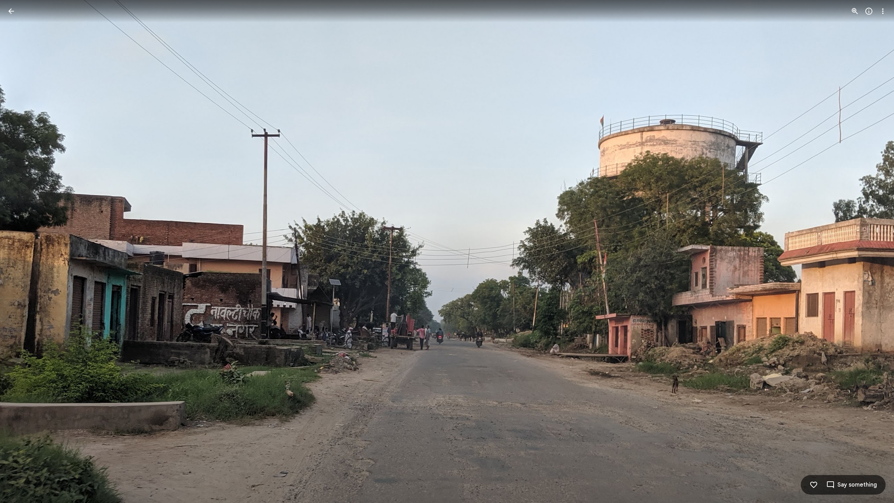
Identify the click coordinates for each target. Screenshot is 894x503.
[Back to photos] (11, 11)
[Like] (813, 485)
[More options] (883, 11)
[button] (19, 251)
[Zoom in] (855, 11)
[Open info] (869, 11)
